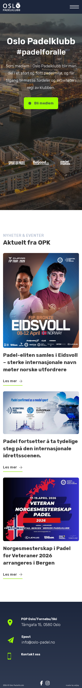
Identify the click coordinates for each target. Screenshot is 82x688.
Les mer (10, 381)
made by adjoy (72, 685)
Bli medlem (44, 103)
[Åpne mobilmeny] (74, 6)
